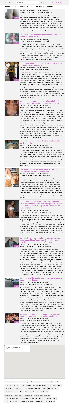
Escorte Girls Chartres (42, 392)
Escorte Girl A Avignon (11, 398)
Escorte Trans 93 (53, 388)
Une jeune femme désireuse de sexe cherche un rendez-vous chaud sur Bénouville (40, 170)
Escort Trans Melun (41, 388)
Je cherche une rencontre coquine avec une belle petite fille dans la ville (40, 36)
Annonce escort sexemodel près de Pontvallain (19, 395)
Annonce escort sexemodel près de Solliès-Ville (19, 388)
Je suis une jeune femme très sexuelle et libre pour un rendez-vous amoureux (41, 64)
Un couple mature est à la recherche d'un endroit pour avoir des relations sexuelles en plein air (40, 315)
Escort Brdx (20, 392)
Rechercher (44, 2)
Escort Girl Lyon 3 (10, 392)
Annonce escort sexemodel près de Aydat (17, 382)
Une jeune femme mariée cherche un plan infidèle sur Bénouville (40, 142)
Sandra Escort (29, 392)
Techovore (8, 2)
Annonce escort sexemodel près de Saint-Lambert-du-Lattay (38, 398)
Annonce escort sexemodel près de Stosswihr (45, 382)
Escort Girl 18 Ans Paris (12, 385)
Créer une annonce (58, 2)
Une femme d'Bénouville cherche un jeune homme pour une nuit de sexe (41, 279)
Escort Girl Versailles (27, 401)
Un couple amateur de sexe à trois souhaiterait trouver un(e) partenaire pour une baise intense (40, 102)
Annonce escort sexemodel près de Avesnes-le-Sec (35, 385)
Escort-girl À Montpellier (12, 401)
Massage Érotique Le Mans (42, 395)
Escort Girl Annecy (49, 401)
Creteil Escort (57, 385)
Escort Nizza (38, 401)
